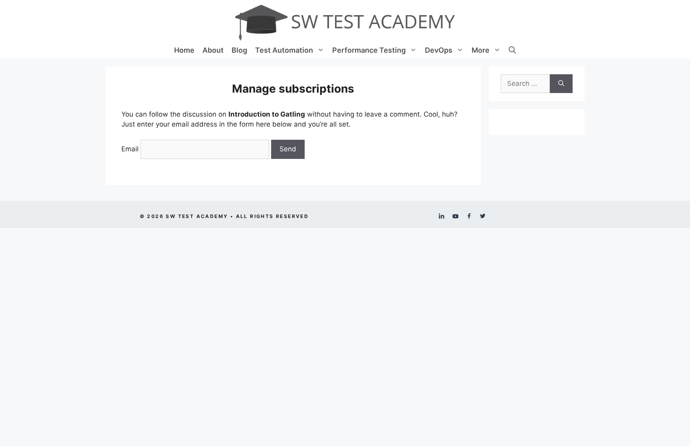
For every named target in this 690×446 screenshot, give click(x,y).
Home (184, 50)
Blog (239, 50)
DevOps (438, 50)
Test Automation (284, 50)
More (481, 50)
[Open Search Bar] (512, 50)
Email (130, 149)
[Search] (561, 83)
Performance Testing (369, 50)
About (213, 50)
